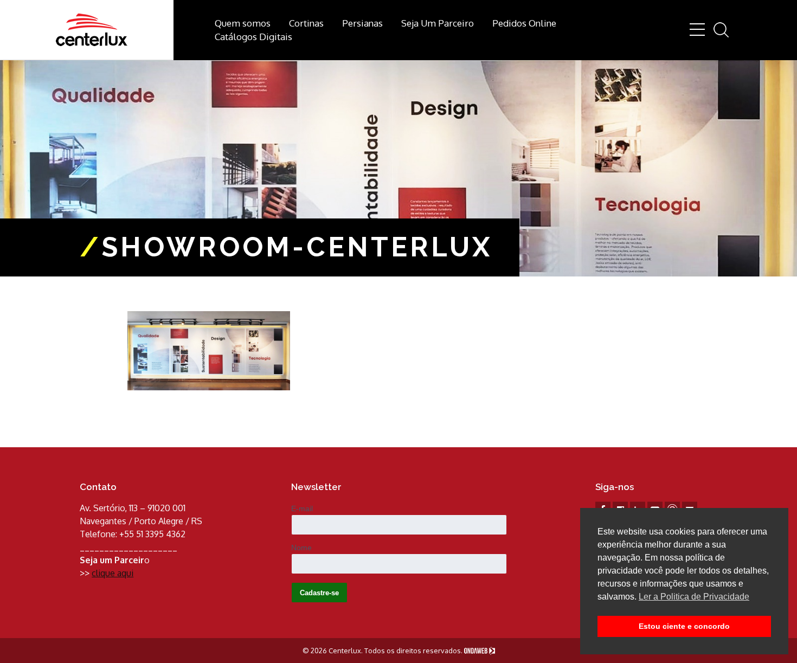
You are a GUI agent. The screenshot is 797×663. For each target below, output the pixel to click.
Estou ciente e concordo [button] (684, 626)
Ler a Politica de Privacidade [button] (694, 596)
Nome (301, 547)
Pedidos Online (524, 23)
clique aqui (112, 573)
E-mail (302, 508)
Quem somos (243, 23)
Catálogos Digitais (253, 36)
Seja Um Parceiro (437, 23)
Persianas (362, 23)
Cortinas (306, 23)
